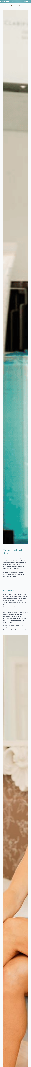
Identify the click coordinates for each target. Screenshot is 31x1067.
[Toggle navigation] (2, 6)
